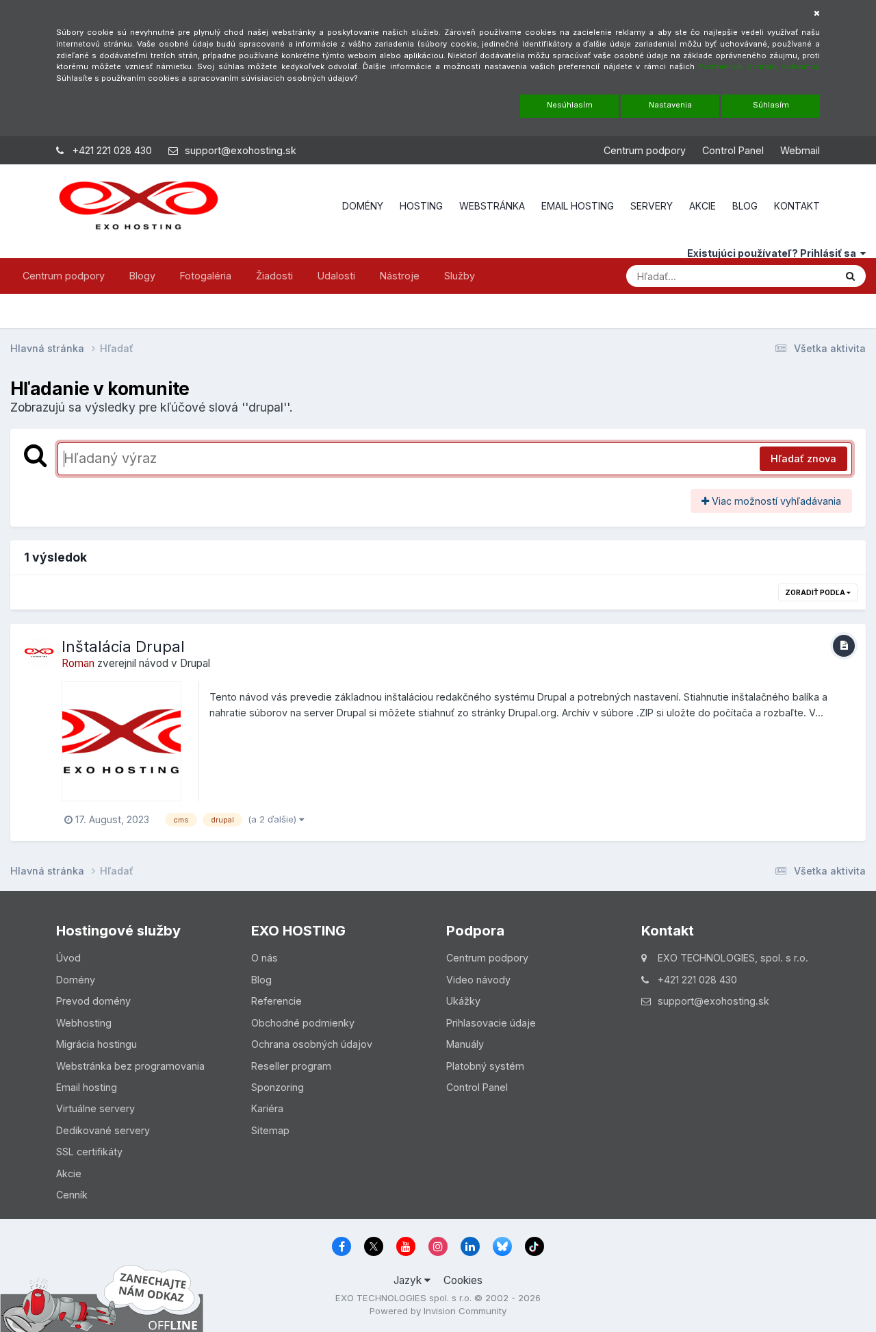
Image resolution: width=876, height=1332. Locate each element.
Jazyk (409, 1280)
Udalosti (336, 275)
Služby (459, 275)
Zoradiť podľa (816, 592)
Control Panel (733, 150)
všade (802, 275)
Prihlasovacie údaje (491, 1023)
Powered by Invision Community (438, 1310)
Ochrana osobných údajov (311, 1044)
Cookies (462, 1280)
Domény (75, 979)
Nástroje (400, 275)
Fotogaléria (205, 275)
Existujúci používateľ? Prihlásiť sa (773, 253)
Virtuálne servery (95, 1108)
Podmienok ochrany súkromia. (759, 66)
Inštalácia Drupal (123, 646)
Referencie (276, 1001)
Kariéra (267, 1108)
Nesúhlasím (570, 105)
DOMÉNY (362, 206)
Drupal (195, 663)
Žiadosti (274, 275)
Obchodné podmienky (303, 1023)
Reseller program (291, 1066)
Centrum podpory (645, 150)
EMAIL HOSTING (577, 206)
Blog (261, 979)
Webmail (800, 150)
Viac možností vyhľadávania (775, 501)
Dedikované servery (103, 1130)
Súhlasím (771, 105)
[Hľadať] (850, 276)
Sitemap (270, 1130)
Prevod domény (93, 1001)
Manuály (465, 1044)
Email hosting (86, 1087)
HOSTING (421, 206)
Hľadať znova (803, 458)
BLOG (745, 206)
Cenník (72, 1195)
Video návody (478, 979)
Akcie (68, 1173)
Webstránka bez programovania (130, 1066)
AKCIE (702, 206)
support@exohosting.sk (240, 150)
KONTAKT (797, 206)
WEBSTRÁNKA (492, 206)
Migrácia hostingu (96, 1044)
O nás (264, 958)
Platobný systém (485, 1066)
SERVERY (651, 206)
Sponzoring (277, 1087)
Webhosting (84, 1023)
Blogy (142, 275)
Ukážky (463, 1001)
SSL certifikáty (89, 1151)
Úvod (68, 958)
